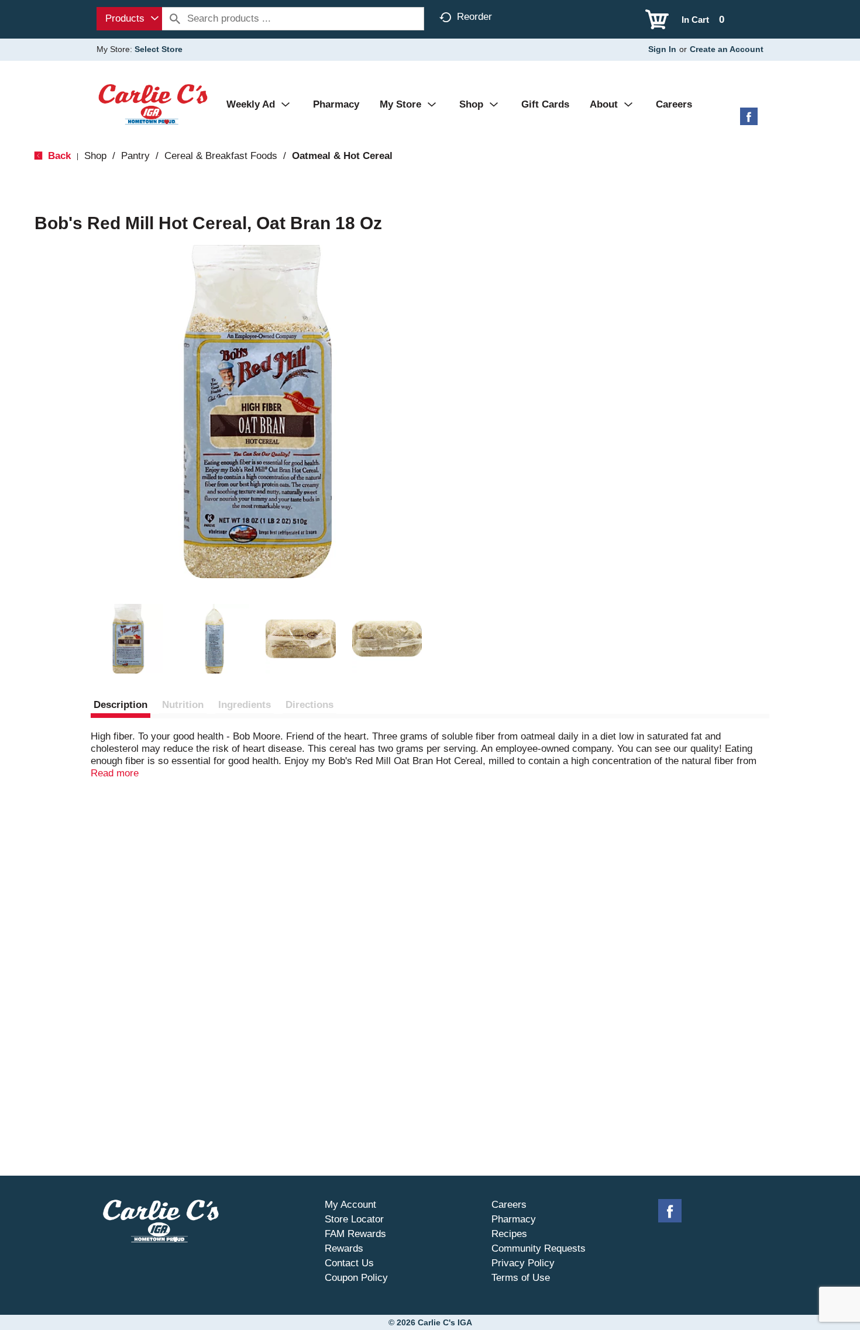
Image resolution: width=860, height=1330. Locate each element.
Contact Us (349, 1263)
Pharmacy (513, 1219)
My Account (350, 1204)
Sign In (662, 49)
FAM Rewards (355, 1233)
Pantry (135, 155)
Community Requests (538, 1248)
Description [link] (120, 704)
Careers (509, 1204)
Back (58, 155)
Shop (95, 155)
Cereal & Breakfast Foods (220, 155)
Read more (115, 773)
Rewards (344, 1248)
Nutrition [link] (183, 704)
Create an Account (726, 49)
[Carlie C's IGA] (153, 103)
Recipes (509, 1233)
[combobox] (129, 18)
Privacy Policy (523, 1263)
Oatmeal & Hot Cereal (342, 155)
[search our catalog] (175, 18)
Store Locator (354, 1219)
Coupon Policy (356, 1277)
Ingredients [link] (244, 704)
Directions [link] (309, 704)
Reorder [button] (474, 16)
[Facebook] (749, 120)
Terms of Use (520, 1277)
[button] (128, 639)
